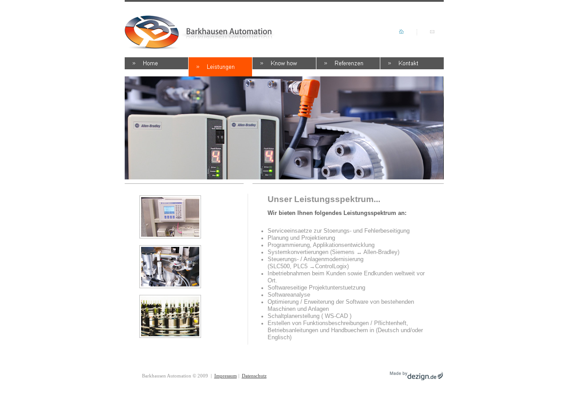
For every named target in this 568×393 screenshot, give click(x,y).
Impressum (225, 375)
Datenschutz (254, 375)
